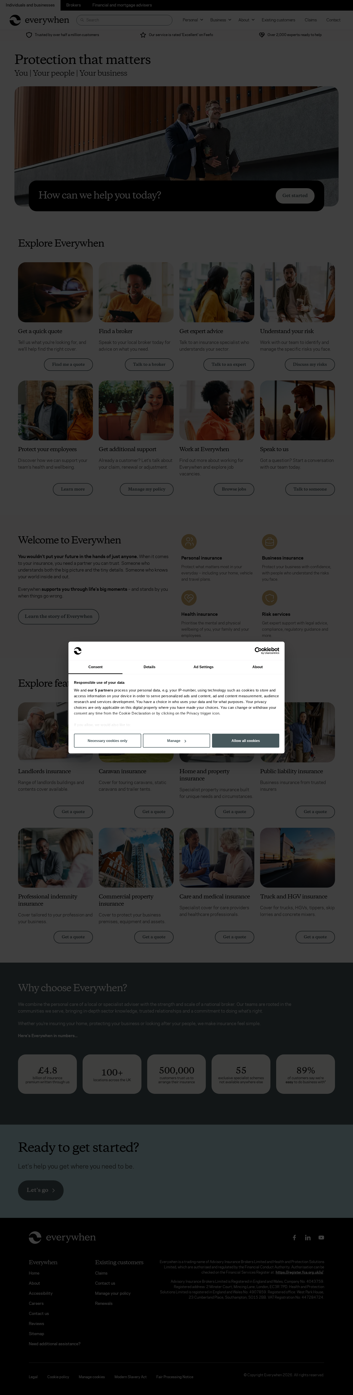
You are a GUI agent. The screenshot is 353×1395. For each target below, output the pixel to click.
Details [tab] (149, 667)
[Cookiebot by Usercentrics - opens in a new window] (258, 650)
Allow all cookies (245, 741)
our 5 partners (100, 690)
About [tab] (257, 667)
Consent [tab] (95, 667)
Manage (173, 741)
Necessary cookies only (107, 741)
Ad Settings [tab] (203, 667)
